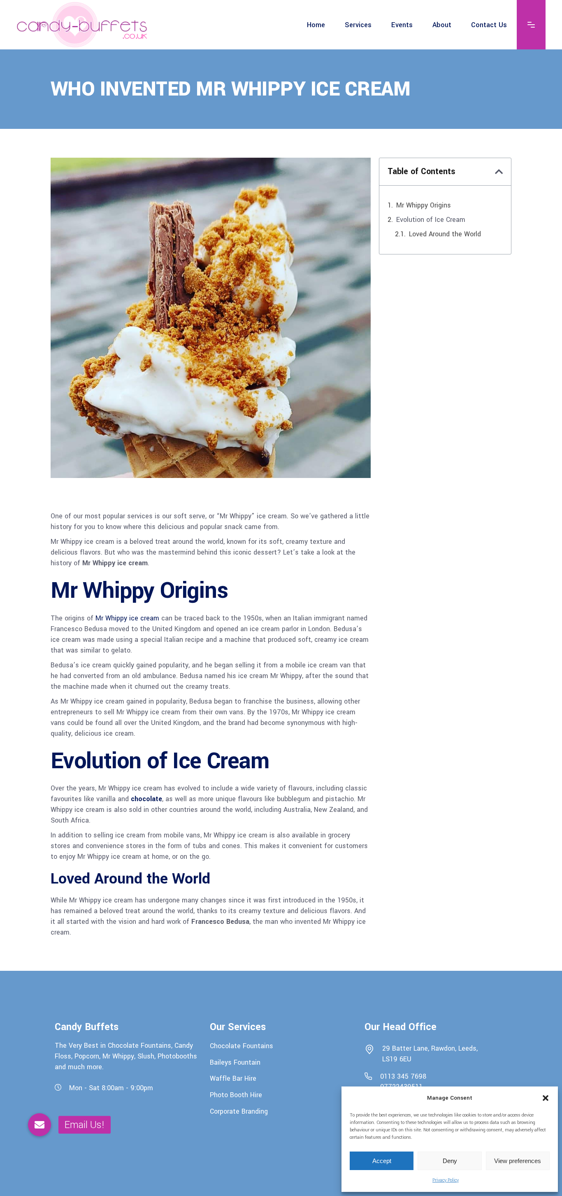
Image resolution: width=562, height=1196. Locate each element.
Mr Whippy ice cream (127, 618)
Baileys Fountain (235, 1062)
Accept (381, 1160)
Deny (450, 1160)
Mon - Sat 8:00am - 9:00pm (111, 1088)
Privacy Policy (445, 1180)
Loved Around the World (445, 234)
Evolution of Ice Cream (430, 219)
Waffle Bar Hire (233, 1078)
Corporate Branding (239, 1111)
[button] (545, 1098)
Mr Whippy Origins (423, 205)
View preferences (517, 1160)
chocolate (146, 799)
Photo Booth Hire (236, 1095)
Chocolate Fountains (241, 1046)
